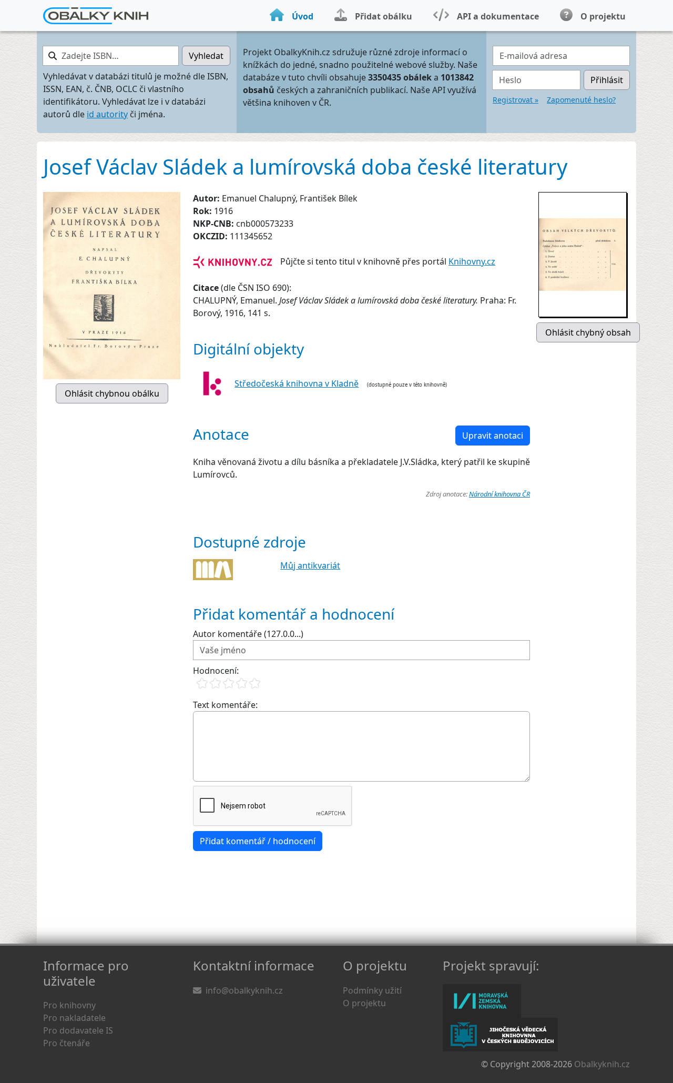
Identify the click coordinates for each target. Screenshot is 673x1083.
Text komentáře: (225, 705)
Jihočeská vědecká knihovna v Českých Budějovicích (500, 1034)
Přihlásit (606, 80)
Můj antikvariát (310, 565)
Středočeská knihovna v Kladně (296, 383)
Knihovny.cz (471, 261)
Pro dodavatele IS (78, 1030)
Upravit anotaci (492, 435)
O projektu (364, 1003)
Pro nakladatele (74, 1018)
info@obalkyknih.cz (244, 990)
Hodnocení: (216, 670)
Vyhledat (206, 56)
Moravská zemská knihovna (482, 1001)
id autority (107, 114)
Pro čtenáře (66, 1043)
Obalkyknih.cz (602, 1064)
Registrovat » (515, 100)
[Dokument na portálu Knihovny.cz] (232, 261)
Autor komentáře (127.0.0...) (248, 634)
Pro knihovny (69, 1005)
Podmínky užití (372, 990)
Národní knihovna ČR (499, 494)
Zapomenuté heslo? (581, 100)
